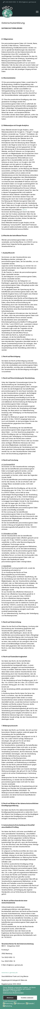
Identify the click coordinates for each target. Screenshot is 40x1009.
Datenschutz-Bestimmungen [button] (13, 993)
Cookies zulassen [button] (27, 998)
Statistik (31, 1003)
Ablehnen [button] (10, 998)
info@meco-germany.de (28, 2)
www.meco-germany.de (10, 972)
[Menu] (37, 12)
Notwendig (9, 1003)
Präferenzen (20, 1003)
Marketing (8, 1006)
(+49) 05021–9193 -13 (11, 2)
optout (24, 209)
